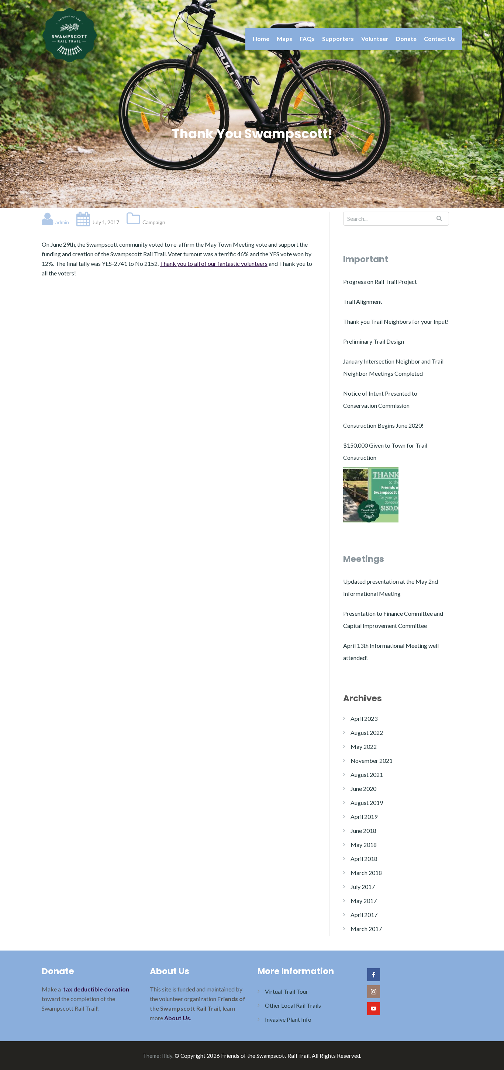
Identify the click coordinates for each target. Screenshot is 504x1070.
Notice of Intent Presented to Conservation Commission (380, 399)
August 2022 (367, 732)
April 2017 (364, 914)
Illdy (167, 1055)
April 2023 (364, 718)
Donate (406, 38)
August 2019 (367, 802)
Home (261, 38)
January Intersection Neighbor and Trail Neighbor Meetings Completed (393, 367)
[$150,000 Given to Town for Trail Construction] (370, 494)
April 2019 (364, 816)
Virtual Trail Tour (286, 991)
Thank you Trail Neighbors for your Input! (396, 321)
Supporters (338, 38)
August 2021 (367, 774)
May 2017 (364, 900)
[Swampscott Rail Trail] (69, 34)
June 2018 (363, 830)
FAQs (307, 38)
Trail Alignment (362, 301)
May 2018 (364, 844)
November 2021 (372, 760)
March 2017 (366, 928)
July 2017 (363, 886)
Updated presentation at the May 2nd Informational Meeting (390, 587)
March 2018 (366, 872)
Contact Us (439, 38)
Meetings (363, 559)
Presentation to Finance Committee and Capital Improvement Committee (393, 619)
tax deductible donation (96, 989)
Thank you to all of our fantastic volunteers (213, 263)
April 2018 (364, 858)
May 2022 (364, 746)
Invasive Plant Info (288, 1019)
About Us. (177, 1017)
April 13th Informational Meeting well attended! (391, 651)
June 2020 (363, 788)
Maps (284, 38)
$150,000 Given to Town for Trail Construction (385, 451)
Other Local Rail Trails (293, 1005)
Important (365, 259)
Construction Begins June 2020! (383, 425)
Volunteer (375, 38)
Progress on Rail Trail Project (380, 281)
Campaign (153, 222)
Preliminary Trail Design (373, 341)
